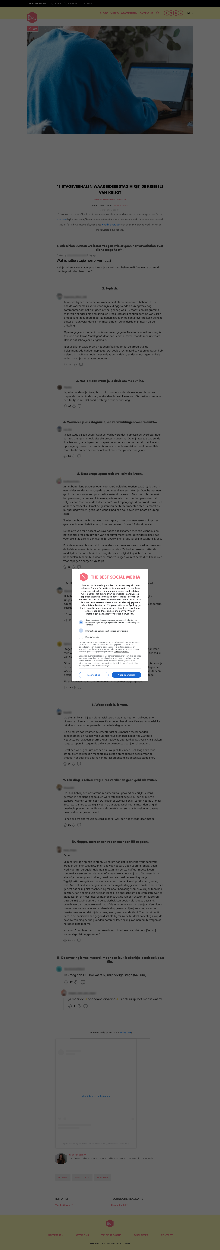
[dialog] (110, 625)
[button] (110, 637)
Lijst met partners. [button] (121, 651)
